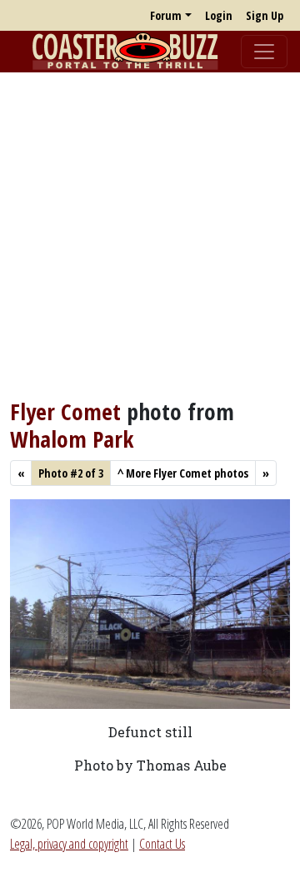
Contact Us (162, 844)
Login (218, 15)
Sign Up (264, 15)
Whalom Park (71, 439)
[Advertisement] (150, 235)
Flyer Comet (65, 411)
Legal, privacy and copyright (69, 844)
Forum (166, 15)
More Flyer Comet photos (183, 473)
